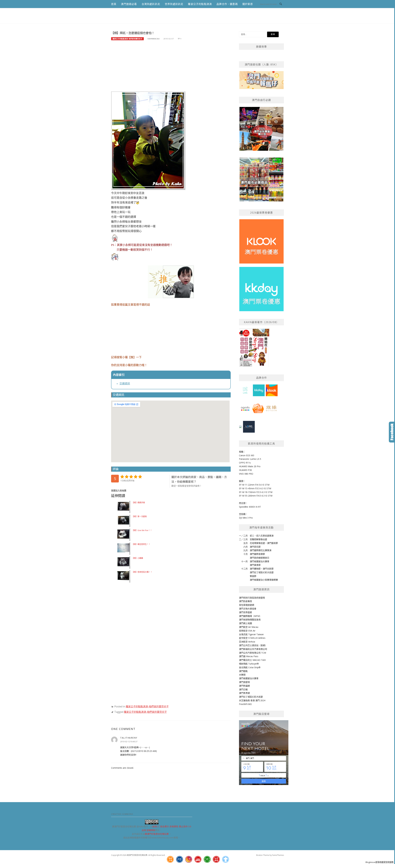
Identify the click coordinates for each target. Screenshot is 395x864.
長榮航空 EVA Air (247, 630)
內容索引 (119, 374)
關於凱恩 (247, 4)
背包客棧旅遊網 (246, 604)
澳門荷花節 (255, 546)
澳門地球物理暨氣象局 (250, 619)
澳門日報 (243, 689)
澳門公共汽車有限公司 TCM (252, 652)
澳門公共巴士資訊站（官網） (253, 645)
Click (392, 432)
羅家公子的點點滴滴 (200, 4)
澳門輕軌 (243, 671)
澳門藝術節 (272, 543)
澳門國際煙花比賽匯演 (260, 550)
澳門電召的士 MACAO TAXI (252, 659)
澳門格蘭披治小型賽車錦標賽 (264, 579)
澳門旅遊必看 (129, 4)
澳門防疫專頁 (245, 601)
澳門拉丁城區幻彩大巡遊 (262, 572)
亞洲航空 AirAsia (247, 641)
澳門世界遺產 (245, 612)
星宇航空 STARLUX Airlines (252, 637)
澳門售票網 (244, 693)
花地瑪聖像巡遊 (257, 543)
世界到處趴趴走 (174, 4)
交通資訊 (124, 383)
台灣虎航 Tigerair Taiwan (251, 634)
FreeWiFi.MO (245, 704)
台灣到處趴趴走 (151, 4)
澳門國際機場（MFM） (250, 616)
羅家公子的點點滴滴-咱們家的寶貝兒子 (127, 39)
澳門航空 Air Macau (248, 626)
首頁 (113, 4)
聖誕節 (253, 576)
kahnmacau (154, 38)
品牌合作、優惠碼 (227, 4)
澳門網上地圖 (245, 623)
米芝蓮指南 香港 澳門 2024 (252, 700)
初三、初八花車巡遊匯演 (262, 535)
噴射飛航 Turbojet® (249, 663)
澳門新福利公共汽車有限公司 (253, 649)
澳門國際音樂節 (257, 553)
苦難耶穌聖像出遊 (258, 539)
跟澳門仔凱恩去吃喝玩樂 (157, 833)
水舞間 (242, 674)
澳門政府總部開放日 (259, 557)
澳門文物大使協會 (247, 608)
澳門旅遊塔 (244, 682)
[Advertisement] (171, 67)
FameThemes (278, 855)
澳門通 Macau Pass (248, 656)
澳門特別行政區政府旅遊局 (252, 597)
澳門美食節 (255, 564)
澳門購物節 (255, 568)
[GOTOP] (225, 859)
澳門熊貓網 (244, 685)
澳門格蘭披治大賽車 (259, 561)
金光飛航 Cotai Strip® (249, 667)
